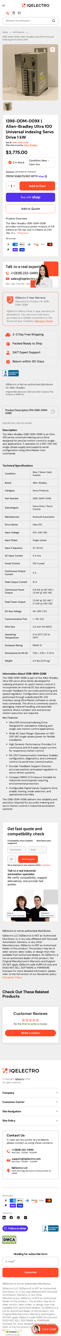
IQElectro (19, 1079)
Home (5, 32)
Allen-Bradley (31, 145)
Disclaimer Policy (12, 977)
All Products (18, 32)
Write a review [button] (30, 1033)
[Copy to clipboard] (53, 412)
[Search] (54, 20)
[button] (3, 5)
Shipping (10, 171)
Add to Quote (30, 209)
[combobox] (30, 21)
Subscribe (31, 1272)
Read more (23, 233)
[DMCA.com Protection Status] (9, 1243)
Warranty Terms (44, 321)
